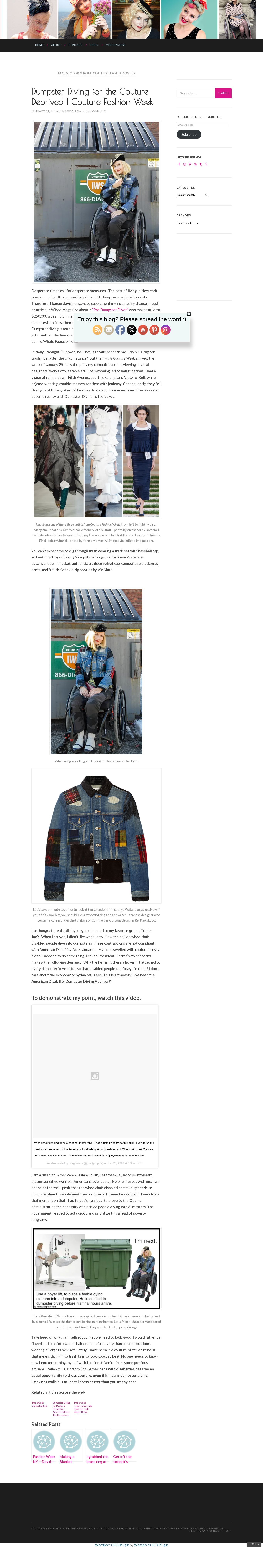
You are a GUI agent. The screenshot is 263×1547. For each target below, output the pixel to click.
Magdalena (71, 111)
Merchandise (116, 45)
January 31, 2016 (44, 111)
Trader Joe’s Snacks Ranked (39, 1404)
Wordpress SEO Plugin (112, 1545)
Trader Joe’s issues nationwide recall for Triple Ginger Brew (83, 1407)
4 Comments (96, 111)
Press (94, 45)
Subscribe (189, 134)
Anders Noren (212, 1530)
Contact (75, 45)
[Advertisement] (205, 266)
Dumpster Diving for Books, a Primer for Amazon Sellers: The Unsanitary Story (61, 1408)
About (56, 45)
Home (39, 45)
